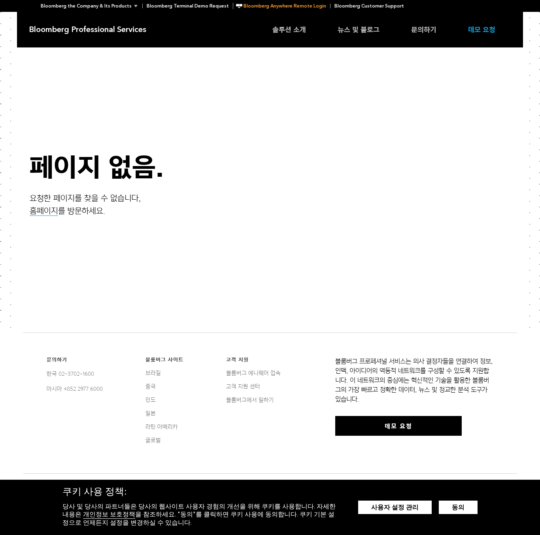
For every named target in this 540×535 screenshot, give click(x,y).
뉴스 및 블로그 (359, 29)
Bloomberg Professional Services (87, 30)
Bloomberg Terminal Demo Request (188, 6)
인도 (150, 400)
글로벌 (153, 440)
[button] (91, 6)
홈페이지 (44, 211)
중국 (150, 386)
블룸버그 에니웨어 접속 (253, 373)
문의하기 (423, 29)
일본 (150, 413)
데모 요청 (481, 29)
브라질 (153, 373)
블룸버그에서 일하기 (250, 400)
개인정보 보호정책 (109, 514)
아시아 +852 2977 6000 (75, 389)
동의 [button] (458, 507)
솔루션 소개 (289, 29)
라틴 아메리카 (161, 426)
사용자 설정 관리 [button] (395, 507)
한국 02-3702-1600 (70, 374)
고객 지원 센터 (243, 386)
